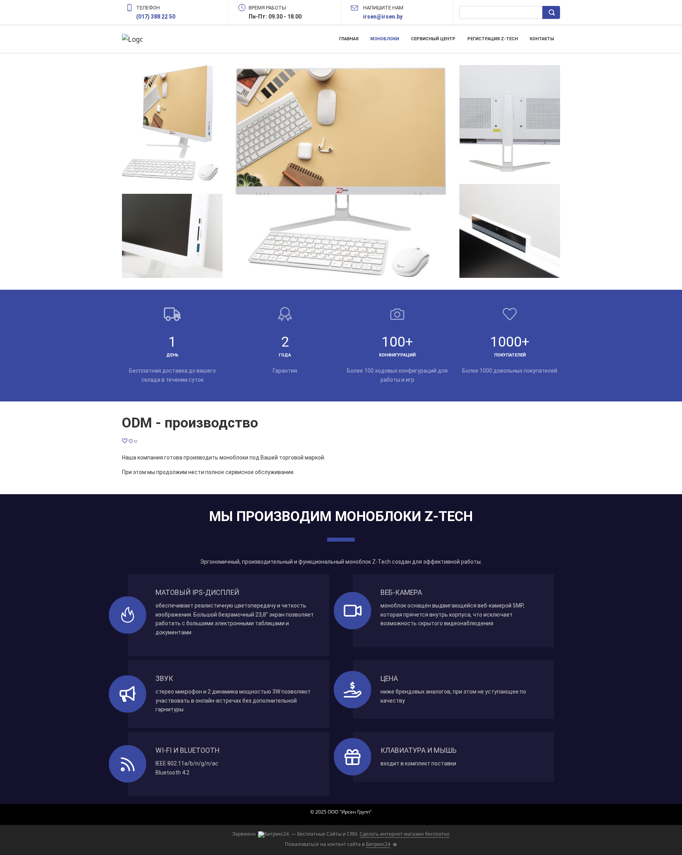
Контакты (542, 38)
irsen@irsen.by (383, 16)
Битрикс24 (378, 844)
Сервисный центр (433, 38)
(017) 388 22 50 (155, 16)
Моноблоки (384, 38)
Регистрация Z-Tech (492, 38)
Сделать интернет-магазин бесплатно (405, 834)
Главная (348, 38)
